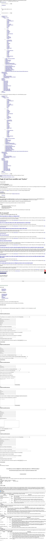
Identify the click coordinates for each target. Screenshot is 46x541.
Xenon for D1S (6, 160)
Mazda (8, 118)
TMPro (5, 154)
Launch (6, 139)
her (7, 190)
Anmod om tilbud (2, 192)
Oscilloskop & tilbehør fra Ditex (10, 143)
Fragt (2, 296)
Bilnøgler (3, 158)
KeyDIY (5, 155)
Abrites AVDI (6, 153)
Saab (8, 128)
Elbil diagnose (7, 142)
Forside (1, 175)
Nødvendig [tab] (1, 490)
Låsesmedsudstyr (4, 152)
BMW (8, 101)
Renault (8, 127)
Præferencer (10, 480)
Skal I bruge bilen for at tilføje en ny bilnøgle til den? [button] (9, 216)
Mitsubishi (8, 123)
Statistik (6, 480)
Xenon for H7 (6, 166)
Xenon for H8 (6, 167)
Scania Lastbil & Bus (10, 130)
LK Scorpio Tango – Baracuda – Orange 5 (10, 156)
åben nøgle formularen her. (4, 271)
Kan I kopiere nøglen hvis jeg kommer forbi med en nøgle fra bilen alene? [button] (13, 228)
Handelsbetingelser (4, 294)
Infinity (8, 112)
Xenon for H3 (6, 164)
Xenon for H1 (6, 163)
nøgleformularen (15, 220)
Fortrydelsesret (4, 295)
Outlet (3, 171)
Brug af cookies (4, 289)
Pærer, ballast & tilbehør (7, 170)
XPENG (8, 136)
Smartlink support (7, 140)
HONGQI (8, 111)
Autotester (3, 96)
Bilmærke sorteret (6, 97)
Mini (8, 122)
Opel (8, 124)
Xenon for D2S (6, 162)
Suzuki (8, 132)
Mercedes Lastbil (9, 120)
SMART (8, 131)
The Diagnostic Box (6, 157)
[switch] (0, 504)
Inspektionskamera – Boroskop (9, 149)
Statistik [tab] (1, 503)
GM (7, 109)
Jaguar (8, 99)
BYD (8, 103)
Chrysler (8, 105)
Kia (7, 115)
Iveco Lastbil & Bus (10, 113)
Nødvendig (2, 480)
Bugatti (8, 102)
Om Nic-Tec (3, 290)
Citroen (8, 106)
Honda (8, 110)
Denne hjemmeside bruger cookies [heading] (5, 477)
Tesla (8, 133)
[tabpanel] (23, 498)
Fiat (7, 107)
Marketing (13, 480)
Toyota (8, 134)
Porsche (8, 126)
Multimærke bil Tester (8, 150)
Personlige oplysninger (5, 298)
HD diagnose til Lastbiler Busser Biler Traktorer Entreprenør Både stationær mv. (16, 151)
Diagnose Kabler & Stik (8, 145)
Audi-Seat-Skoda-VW (10, 100)
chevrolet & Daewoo (10, 104)
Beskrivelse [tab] (3, 195)
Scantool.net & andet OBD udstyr (10, 146)
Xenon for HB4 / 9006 (7, 169)
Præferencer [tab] (1, 514)
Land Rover (9, 116)
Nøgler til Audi (9, 175)
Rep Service (3, 159)
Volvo (8, 135)
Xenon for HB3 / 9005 (7, 168)
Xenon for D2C (6, 161)
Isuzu (8, 114)
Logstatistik (3, 297)
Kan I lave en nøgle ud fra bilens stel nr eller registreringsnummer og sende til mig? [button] (15, 222)
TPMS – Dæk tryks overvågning (10, 138)
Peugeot (8, 125)
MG (7, 121)
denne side (37, 269)
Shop (3, 175)
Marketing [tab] (1, 528)
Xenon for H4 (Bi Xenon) (7, 165)
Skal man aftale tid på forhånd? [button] (6, 240)
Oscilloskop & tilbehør (8, 147)
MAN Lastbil (9, 117)
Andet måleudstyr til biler (9, 148)
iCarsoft (6, 141)
